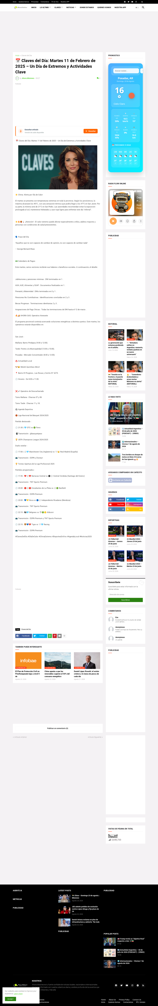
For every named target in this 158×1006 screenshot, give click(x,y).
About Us (112, 1000)
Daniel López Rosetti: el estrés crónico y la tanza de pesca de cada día (86, 674)
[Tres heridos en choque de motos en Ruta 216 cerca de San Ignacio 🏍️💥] (114, 458)
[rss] (142, 2)
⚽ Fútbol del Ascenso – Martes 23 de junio (115, 566)
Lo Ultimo (44, 7)
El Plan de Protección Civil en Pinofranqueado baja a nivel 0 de (27, 674)
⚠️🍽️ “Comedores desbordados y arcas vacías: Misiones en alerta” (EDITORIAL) (134, 379)
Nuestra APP (65, 2)
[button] (137, 7)
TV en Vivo (55, 2)
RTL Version (140, 1002)
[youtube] (132, 2)
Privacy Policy (124, 1000)
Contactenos (45, 2)
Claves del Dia (26, 55)
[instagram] (136, 2)
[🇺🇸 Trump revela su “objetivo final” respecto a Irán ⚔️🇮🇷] (110, 942)
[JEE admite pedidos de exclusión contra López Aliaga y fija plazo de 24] (64, 910)
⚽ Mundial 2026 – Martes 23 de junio (134, 565)
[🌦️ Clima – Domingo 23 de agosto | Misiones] (64, 898)
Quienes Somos (24, 2)
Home (103, 1000)
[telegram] (138, 985)
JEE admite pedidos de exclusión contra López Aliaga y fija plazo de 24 (85, 909)
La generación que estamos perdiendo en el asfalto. (115, 345)
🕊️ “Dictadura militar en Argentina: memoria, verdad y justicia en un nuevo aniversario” (135, 349)
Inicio (14, 2)
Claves (57, 7)
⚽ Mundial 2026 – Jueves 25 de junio (134, 540)
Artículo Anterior (20, 737)
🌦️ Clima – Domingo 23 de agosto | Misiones (85, 897)
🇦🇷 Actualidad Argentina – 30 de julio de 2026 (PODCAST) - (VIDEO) (132, 431)
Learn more (18, 994)
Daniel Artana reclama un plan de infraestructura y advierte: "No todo (85, 921)
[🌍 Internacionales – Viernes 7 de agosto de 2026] (114, 445)
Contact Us (137, 1000)
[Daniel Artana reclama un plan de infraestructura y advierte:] (64, 923)
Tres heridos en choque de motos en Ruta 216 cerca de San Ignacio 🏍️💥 (132, 457)
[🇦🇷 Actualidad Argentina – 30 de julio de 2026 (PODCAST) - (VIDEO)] (114, 432)
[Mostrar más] (64, 636)
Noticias (70, 7)
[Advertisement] (79, 31)
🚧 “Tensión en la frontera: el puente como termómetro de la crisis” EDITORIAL (115, 379)
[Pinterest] (55, 636)
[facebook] (125, 2)
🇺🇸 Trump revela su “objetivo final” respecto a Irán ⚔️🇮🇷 (131, 940)
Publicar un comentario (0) (57, 728)
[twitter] (128, 2)
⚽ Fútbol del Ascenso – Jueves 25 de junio (115, 541)
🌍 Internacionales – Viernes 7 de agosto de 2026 (131, 444)
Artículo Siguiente (94, 737)
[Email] (59, 636)
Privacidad (34, 2)
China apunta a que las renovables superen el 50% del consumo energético (57, 674)
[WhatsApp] (50, 636)
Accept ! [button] (10, 999)
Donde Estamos (87, 7)
